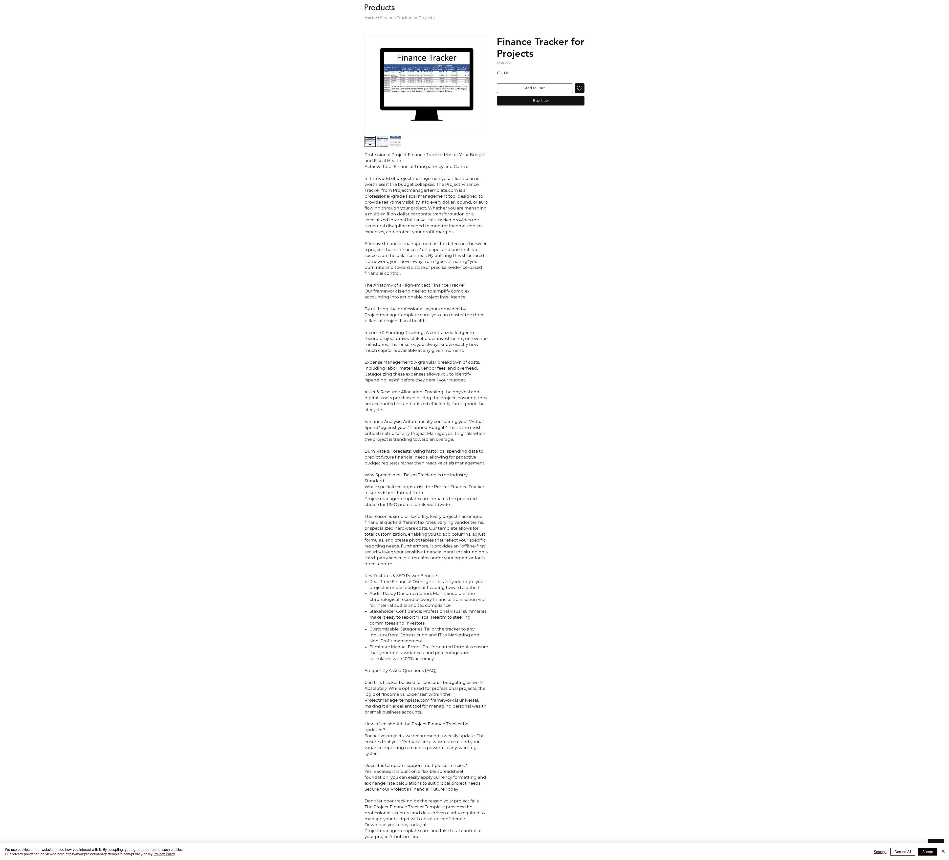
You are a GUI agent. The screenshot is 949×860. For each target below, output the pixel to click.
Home (371, 17)
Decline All (903, 851)
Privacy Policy (164, 853)
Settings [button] (880, 851)
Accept (927, 851)
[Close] (943, 851)
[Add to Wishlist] (579, 88)
